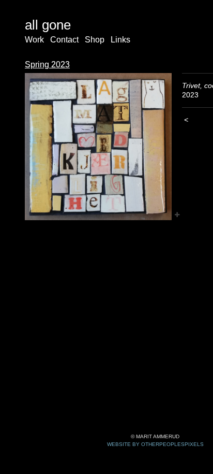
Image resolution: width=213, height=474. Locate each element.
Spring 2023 (47, 64)
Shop (94, 39)
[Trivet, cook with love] (98, 146)
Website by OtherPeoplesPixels (155, 444)
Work (34, 39)
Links (120, 39)
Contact (64, 39)
